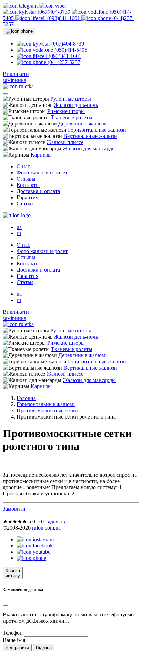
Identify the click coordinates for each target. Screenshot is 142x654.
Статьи (25, 204)
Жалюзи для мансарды (89, 148)
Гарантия (27, 197)
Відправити (17, 647)
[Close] (5, 605)
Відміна (44, 647)
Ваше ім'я (14, 640)
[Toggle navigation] (5, 94)
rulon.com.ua (46, 528)
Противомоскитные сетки (47, 410)
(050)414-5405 (70, 50)
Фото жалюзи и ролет (42, 172)
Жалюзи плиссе (65, 142)
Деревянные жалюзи (82, 124)
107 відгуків (51, 521)
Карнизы (41, 155)
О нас (23, 166)
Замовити (14, 509)
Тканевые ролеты (71, 117)
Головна (26, 398)
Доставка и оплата (38, 191)
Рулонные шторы (70, 99)
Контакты (28, 185)
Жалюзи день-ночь (76, 105)
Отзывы (26, 179)
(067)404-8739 (54, 12)
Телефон (13, 633)
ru (19, 233)
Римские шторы (66, 111)
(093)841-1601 (63, 18)
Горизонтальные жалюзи (97, 130)
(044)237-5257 (63, 62)
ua (19, 227)
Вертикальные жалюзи (90, 136)
